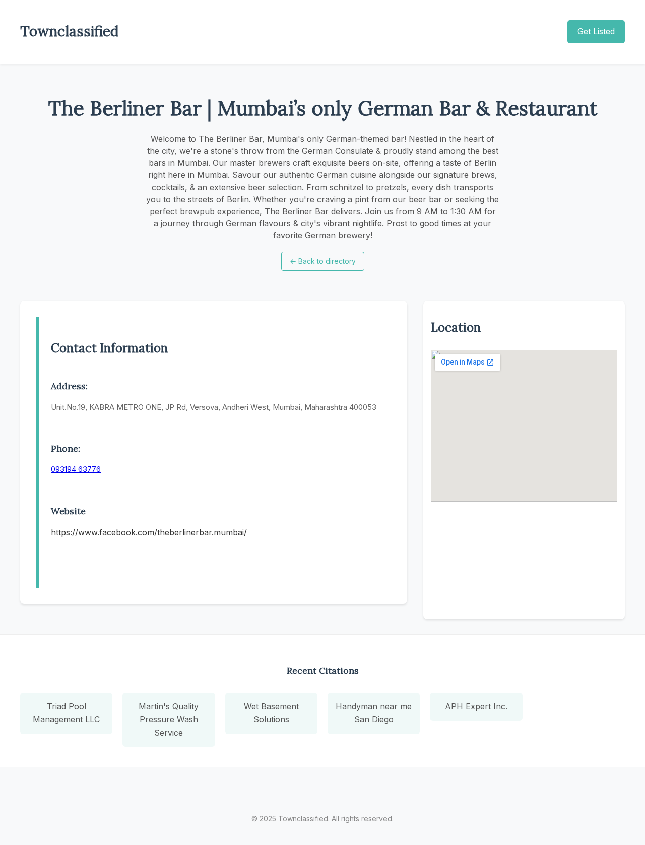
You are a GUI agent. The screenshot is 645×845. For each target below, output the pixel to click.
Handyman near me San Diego (374, 713)
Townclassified (69, 31)
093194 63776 (76, 469)
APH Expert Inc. (476, 706)
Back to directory (323, 261)
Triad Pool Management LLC (66, 713)
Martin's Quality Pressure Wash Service (169, 719)
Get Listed (596, 31)
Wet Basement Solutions (271, 713)
